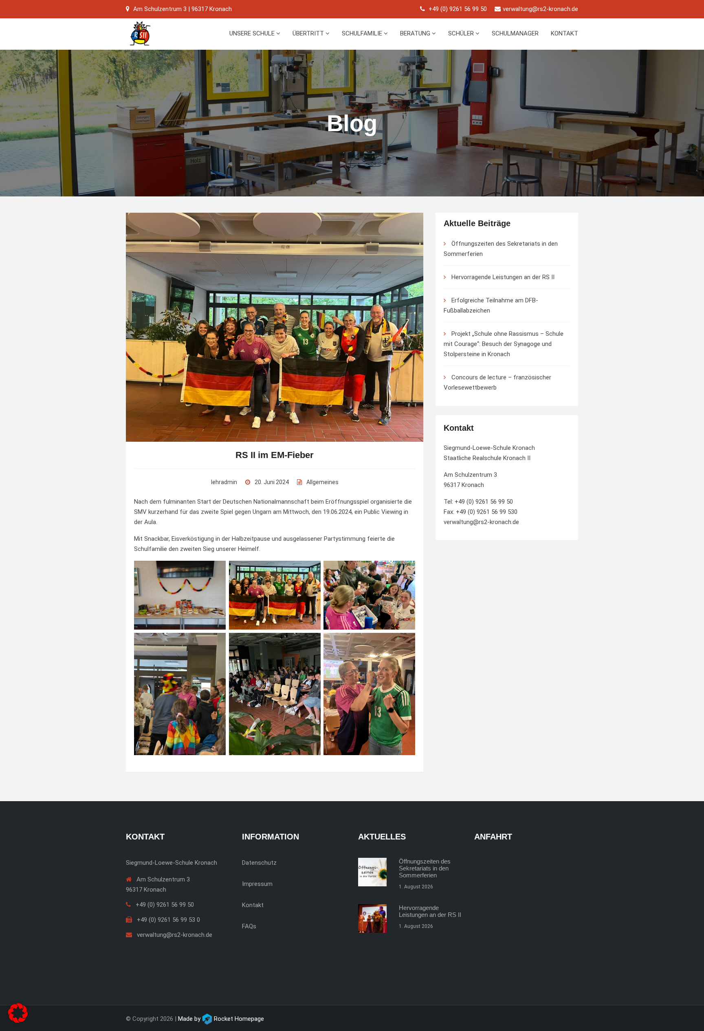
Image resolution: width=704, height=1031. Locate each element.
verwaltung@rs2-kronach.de (540, 9)
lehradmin (224, 482)
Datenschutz (259, 862)
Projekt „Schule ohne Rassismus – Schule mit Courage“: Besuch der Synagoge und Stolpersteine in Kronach (503, 344)
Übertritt (309, 33)
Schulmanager (515, 33)
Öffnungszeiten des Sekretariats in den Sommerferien (425, 868)
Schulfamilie (363, 33)
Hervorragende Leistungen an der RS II (502, 277)
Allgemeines (322, 482)
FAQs (249, 926)
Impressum (257, 884)
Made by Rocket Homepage (221, 1018)
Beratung (416, 33)
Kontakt (564, 33)
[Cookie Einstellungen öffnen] (18, 1012)
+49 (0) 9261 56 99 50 (458, 9)
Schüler (461, 33)
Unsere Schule (252, 33)
